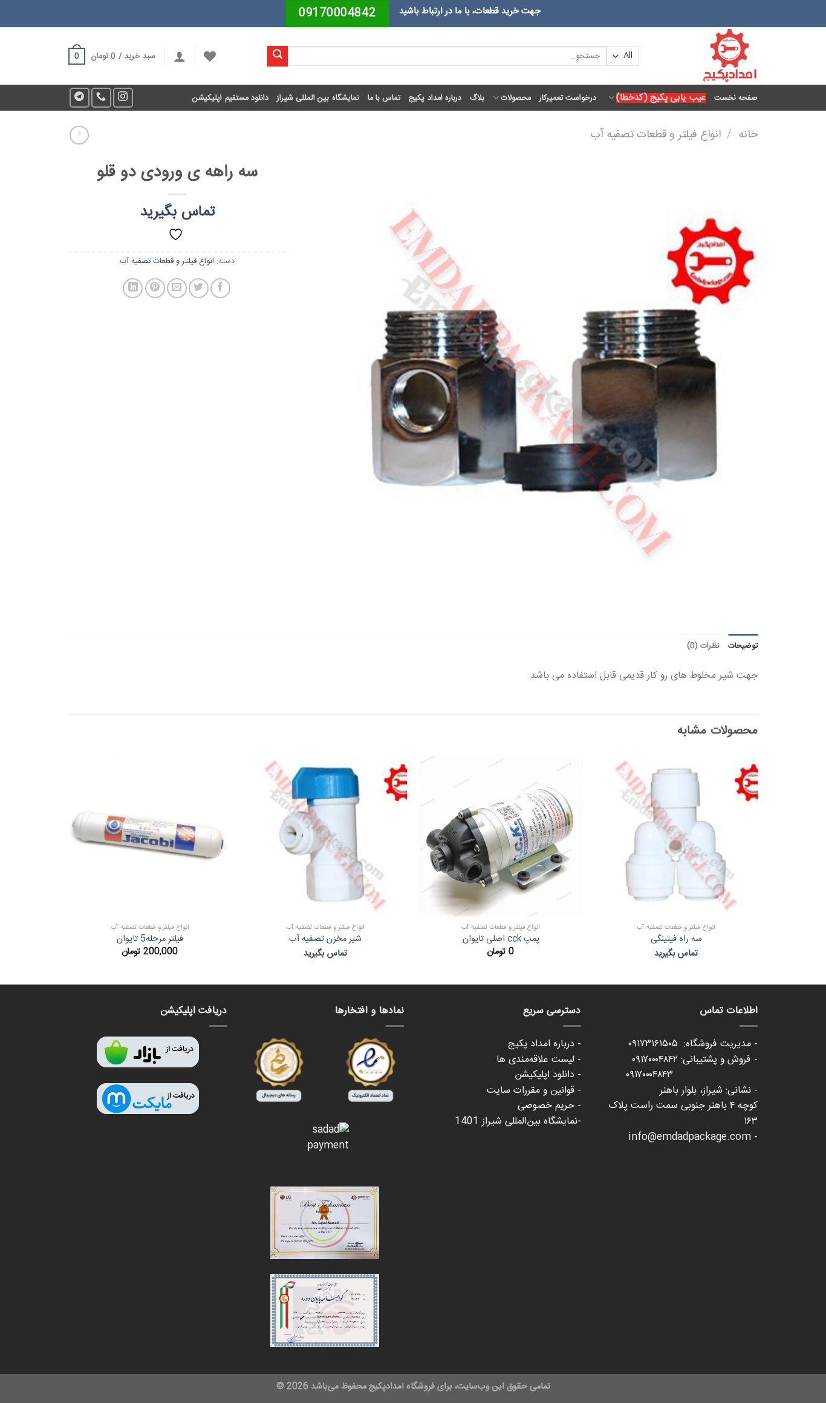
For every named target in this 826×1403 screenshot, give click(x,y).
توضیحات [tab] (743, 646)
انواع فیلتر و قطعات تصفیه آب (656, 134)
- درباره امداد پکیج (544, 1044)
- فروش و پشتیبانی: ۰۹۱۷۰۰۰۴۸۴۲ (695, 1059)
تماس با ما (384, 98)
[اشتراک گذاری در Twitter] (199, 288)
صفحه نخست (736, 98)
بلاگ (477, 98)
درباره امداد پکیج (435, 98)
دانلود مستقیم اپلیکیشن (230, 98)
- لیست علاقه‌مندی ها (538, 1059)
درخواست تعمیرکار (567, 98)
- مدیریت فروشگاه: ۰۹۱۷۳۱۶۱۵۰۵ (693, 1044)
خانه (748, 134)
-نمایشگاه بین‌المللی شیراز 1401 (518, 1121)
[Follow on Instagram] (123, 98)
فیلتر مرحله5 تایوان (150, 939)
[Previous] (757, 867)
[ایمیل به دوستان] (177, 288)
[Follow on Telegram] (79, 98)
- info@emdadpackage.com (693, 1137)
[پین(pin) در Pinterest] (155, 288)
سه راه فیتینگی (676, 939)
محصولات (516, 98)
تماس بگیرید (177, 212)
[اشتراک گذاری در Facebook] (220, 288)
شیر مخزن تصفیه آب (325, 939)
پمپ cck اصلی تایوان (501, 939)
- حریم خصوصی (549, 1105)
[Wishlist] (210, 56)
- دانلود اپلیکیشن (548, 1074)
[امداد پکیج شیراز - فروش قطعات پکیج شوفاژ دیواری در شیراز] (707, 56)
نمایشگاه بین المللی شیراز (318, 98)
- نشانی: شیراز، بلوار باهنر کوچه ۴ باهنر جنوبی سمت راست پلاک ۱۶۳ (683, 1106)
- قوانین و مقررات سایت (534, 1090)
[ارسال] (277, 56)
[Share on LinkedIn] (133, 288)
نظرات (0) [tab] (703, 646)
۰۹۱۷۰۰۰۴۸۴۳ (692, 1074)
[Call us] (101, 98)
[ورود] (180, 56)
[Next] (69, 867)
